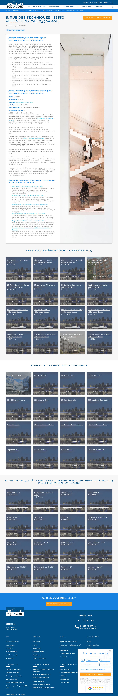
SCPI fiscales (9, 658)
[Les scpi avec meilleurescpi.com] (15, 4)
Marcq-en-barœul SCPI (97, 517)
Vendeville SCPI (67, 542)
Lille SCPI (65, 517)
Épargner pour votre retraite (14, 676)
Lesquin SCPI (93, 493)
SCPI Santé (63, 676)
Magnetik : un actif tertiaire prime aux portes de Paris (28, 221)
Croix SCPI (38, 517)
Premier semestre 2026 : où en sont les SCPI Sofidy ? (28, 195)
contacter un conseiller (59, 604)
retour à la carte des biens (98, 17)
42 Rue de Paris (67, 375)
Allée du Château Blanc (44, 425)
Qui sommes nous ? (11, 651)
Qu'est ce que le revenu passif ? (42, 674)
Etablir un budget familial (13, 669)
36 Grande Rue (40, 450)
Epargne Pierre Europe (39, 658)
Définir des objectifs (11, 679)
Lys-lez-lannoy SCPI (96, 542)
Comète (35, 645)
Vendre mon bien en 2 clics (67, 653)
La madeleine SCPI (42, 542)
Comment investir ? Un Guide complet (43, 688)
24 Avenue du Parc (96, 450)
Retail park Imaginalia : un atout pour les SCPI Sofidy (28, 213)
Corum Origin (36, 642)
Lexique (89, 648)
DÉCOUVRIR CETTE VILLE (18, 509)
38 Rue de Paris (94, 375)
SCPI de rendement (11, 655)
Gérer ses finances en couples (41, 684)
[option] (86, 138)
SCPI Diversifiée (64, 679)
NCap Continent (37, 655)
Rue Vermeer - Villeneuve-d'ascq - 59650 (36, 62)
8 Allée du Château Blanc (72, 425)
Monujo (89, 642)
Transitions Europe (38, 651)
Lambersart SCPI (95, 567)
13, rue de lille (66, 450)
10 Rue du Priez (40, 375)
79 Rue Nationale (68, 400)
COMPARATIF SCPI (39, 7)
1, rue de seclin (13, 425)
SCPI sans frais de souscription (69, 672)
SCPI (28, 7)
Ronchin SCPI (67, 493)
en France (30, 46)
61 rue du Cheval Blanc (97, 425)
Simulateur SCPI (64, 650)
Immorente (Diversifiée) (26, 102)
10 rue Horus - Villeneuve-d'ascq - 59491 (36, 79)
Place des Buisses (14, 375)
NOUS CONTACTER (90, 2)
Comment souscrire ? (93, 645)
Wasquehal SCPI (14, 517)
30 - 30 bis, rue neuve (16, 400)
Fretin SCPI (12, 542)
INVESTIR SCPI (54, 7)
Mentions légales (10, 694)
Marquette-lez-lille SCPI (17, 567)
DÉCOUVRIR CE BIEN (18, 276)
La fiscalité (9, 648)
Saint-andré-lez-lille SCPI (44, 567)
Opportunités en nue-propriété (68, 642)
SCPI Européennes (65, 669)
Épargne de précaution (12, 672)
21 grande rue (13, 450)
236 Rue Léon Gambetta (98, 400)
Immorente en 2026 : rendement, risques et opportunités (30, 204)
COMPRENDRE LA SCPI (71, 7)
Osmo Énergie (37, 648)
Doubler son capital (38, 681)
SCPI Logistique (64, 682)
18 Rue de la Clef (41, 400)
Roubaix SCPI (66, 567)
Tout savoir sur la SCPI (12, 642)
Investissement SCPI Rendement (33, 138)
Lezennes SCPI (13, 493)
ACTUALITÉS (86, 7)
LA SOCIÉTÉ (98, 7)
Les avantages (10, 645)
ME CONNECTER (105, 2)
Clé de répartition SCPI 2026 (41, 678)
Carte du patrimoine (65, 657)
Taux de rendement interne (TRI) (15, 682)
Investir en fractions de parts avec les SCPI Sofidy (27, 186)
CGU (17, 694)
